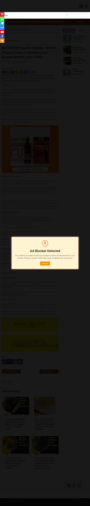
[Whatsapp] (2, 19)
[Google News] (2, 27)
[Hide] (1, 45)
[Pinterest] (2, 14)
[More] (2, 40)
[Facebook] (2, 36)
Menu (6, 15)
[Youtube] (2, 32)
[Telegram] (2, 23)
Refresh (45, 263)
